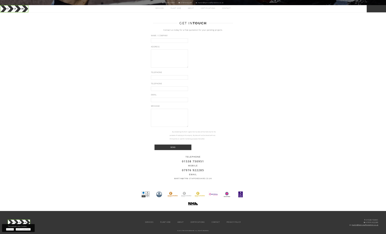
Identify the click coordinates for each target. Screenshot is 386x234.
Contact (226, 8)
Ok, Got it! (10, 229)
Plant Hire (176, 8)
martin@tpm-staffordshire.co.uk (365, 225)
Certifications (208, 8)
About (191, 8)
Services (159, 8)
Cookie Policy (23, 229)
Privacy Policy (234, 222)
